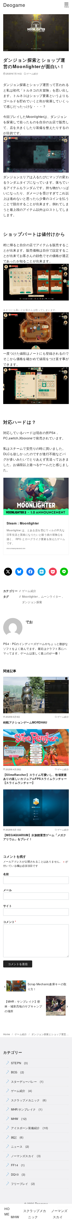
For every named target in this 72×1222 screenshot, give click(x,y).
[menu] (66, 4)
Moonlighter (30, 596)
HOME (6, 1211)
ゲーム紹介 (32, 73)
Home (7, 1034)
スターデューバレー (24, 1081)
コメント (9, 922)
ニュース (17, 1146)
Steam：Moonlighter (23, 523)
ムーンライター (51, 596)
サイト (7, 906)
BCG (14, 1072)
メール (7, 890)
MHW (14, 1119)
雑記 (14, 1137)
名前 (6, 874)
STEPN (16, 1063)
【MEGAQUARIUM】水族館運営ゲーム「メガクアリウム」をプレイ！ (34, 837)
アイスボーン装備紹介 (25, 1128)
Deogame (14, 4)
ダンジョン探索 (32, 602)
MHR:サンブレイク (23, 1109)
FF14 (14, 1165)
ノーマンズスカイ (22, 1156)
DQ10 (15, 1174)
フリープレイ (19, 1183)
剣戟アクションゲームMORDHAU (25, 722)
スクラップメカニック (25, 1100)
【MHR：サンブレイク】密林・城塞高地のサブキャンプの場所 (23, 1006)
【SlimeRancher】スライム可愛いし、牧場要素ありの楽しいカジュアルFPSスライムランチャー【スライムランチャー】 (35, 779)
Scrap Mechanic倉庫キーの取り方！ (47, 986)
